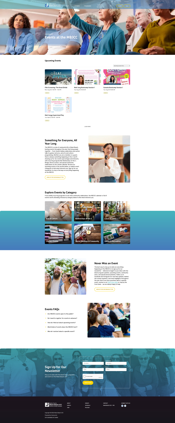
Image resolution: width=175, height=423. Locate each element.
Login (120, 1)
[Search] (110, 6)
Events (69, 405)
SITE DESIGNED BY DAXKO (51, 417)
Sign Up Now (87, 382)
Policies (87, 407)
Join (127, 6)
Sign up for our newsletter (55, 177)
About (68, 403)
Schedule (87, 405)
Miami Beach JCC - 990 (109, 405)
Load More (87, 126)
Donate (119, 6)
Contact (105, 403)
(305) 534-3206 (113, 282)
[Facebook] (112, 2)
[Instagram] (115, 2)
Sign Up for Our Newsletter (104, 289)
